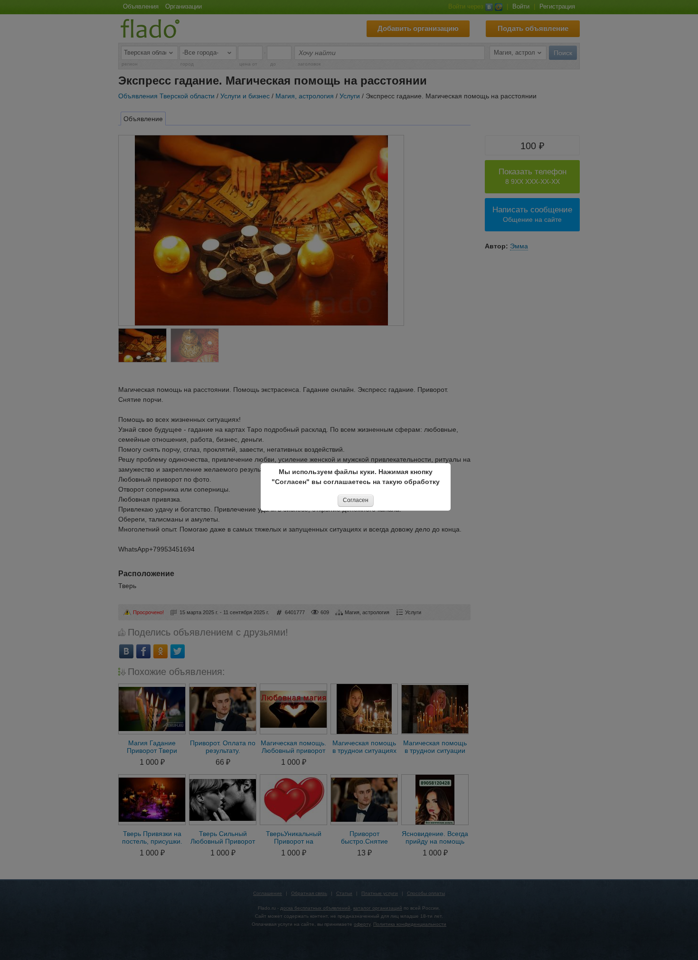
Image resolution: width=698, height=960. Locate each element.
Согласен (355, 500)
